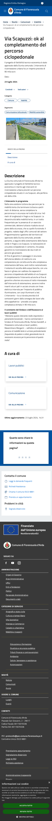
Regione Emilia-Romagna (14, 3)
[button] (26, 817)
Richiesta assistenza (14, 762)
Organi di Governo (13, 574)
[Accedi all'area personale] (42, 3)
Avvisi (8, 688)
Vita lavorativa (12, 619)
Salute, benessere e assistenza (23, 660)
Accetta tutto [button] (26, 805)
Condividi (9, 89)
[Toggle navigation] (5, 10)
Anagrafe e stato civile (15, 611)
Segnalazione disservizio (16, 754)
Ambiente (14, 656)
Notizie (9, 680)
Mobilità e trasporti (14, 631)
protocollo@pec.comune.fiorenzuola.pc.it (24, 735)
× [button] (49, 783)
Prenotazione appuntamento (18, 750)
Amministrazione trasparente (18, 775)
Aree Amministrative (15, 578)
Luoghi (9, 699)
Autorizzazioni (16, 664)
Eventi (8, 703)
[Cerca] (46, 11)
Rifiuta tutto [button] (26, 811)
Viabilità (37, 21)
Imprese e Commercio (15, 623)
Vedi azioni (22, 89)
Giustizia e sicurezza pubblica (22, 648)
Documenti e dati (13, 599)
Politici (9, 591)
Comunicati (25, 21)
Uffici (8, 582)
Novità (14, 21)
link (3, 800)
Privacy (9, 779)
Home (5, 21)
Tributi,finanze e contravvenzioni (24, 652)
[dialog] (26, 800)
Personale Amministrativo (17, 595)
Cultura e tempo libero (15, 615)
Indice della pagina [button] (16, 149)
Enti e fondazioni (13, 586)
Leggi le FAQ (11, 758)
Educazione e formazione (20, 644)
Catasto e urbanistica (15, 627)
